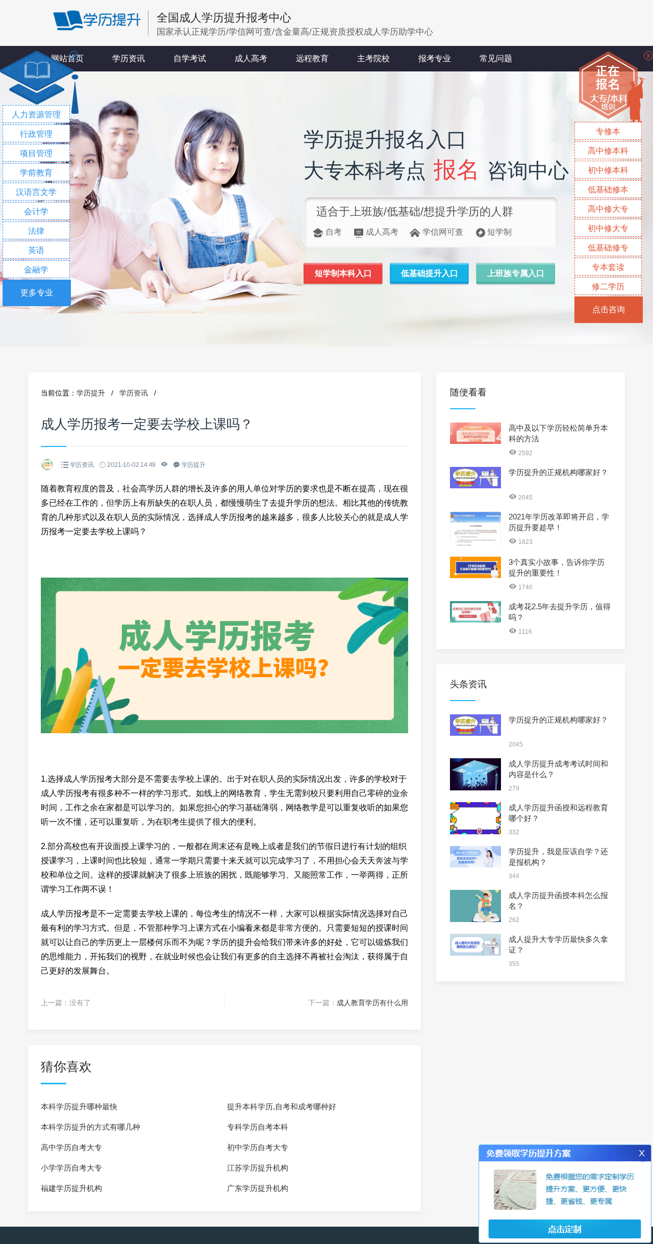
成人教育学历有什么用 (372, 1003)
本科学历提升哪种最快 (79, 1106)
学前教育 (36, 172)
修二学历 (608, 286)
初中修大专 (608, 228)
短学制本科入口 (343, 273)
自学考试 (189, 58)
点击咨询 (608, 309)
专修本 (608, 131)
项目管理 (36, 153)
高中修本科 (608, 150)
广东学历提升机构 (257, 1188)
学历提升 (91, 393)
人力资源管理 (36, 114)
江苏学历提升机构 (257, 1167)
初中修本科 (608, 170)
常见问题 (496, 58)
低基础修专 (608, 247)
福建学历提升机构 (71, 1188)
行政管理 (36, 134)
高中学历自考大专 (71, 1147)
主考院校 (373, 58)
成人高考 (251, 58)
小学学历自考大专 (71, 1167)
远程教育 (312, 58)
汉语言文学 (36, 192)
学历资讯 (128, 58)
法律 (36, 231)
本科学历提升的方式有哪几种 (90, 1127)
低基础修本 (608, 189)
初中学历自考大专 (257, 1147)
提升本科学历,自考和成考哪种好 (281, 1106)
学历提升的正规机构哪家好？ (558, 472)
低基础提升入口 (429, 273)
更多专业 (36, 292)
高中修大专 (608, 209)
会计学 (36, 211)
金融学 (36, 269)
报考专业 (434, 58)
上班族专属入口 (515, 273)
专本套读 (608, 267)
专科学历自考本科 (257, 1127)
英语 (36, 250)
